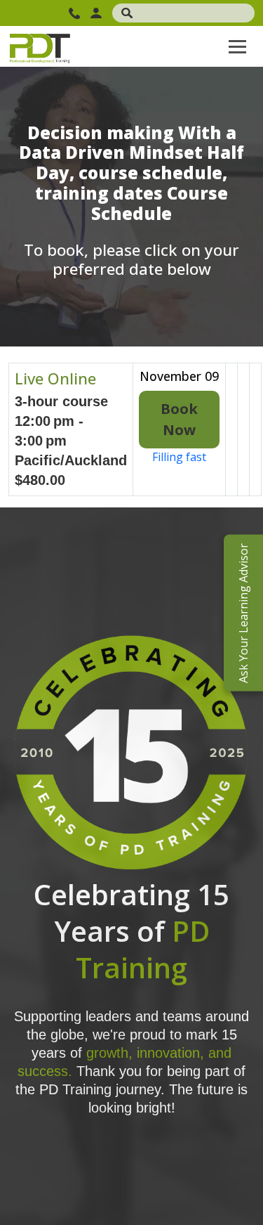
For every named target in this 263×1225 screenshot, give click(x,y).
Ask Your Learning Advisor (243, 612)
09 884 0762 (76, 13)
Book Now (179, 419)
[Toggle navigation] (237, 46)
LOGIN (97, 13)
